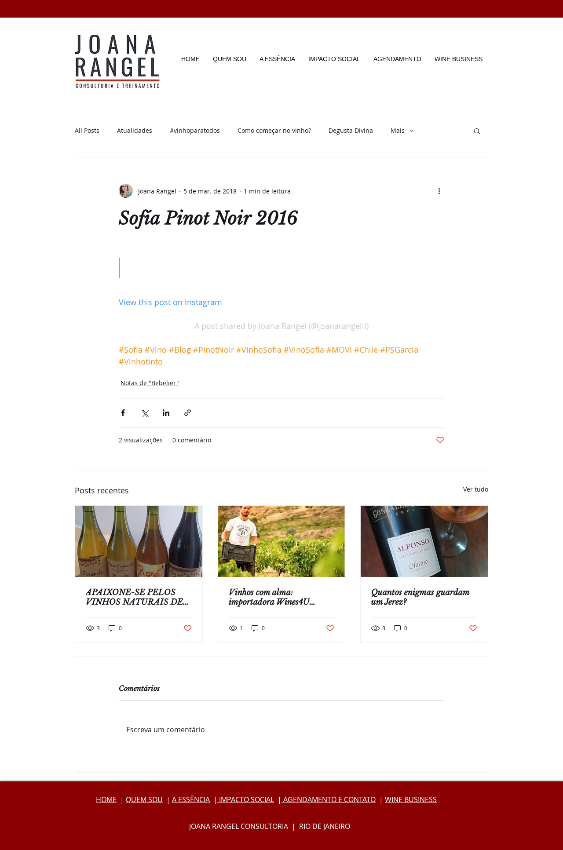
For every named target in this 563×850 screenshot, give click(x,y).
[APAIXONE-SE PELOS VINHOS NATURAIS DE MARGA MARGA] (138, 541)
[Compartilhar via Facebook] (123, 413)
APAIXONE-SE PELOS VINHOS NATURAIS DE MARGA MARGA (134, 597)
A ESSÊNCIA (191, 799)
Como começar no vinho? (274, 130)
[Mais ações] (439, 191)
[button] (477, 130)
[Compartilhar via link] (187, 413)
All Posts (87, 130)
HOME (106, 799)
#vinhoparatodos (195, 130)
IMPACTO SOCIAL (245, 799)
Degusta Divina (351, 130)
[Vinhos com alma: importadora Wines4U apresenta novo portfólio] (281, 541)
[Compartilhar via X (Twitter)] (144, 413)
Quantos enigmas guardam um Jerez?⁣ (420, 597)
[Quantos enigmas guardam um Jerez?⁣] (424, 541)
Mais (398, 130)
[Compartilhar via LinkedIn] (166, 413)
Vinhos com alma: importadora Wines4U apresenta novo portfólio (272, 597)
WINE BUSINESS (411, 799)
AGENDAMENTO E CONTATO (329, 799)
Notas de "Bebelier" (150, 383)
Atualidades (134, 130)
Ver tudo (475, 489)
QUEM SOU (144, 799)
